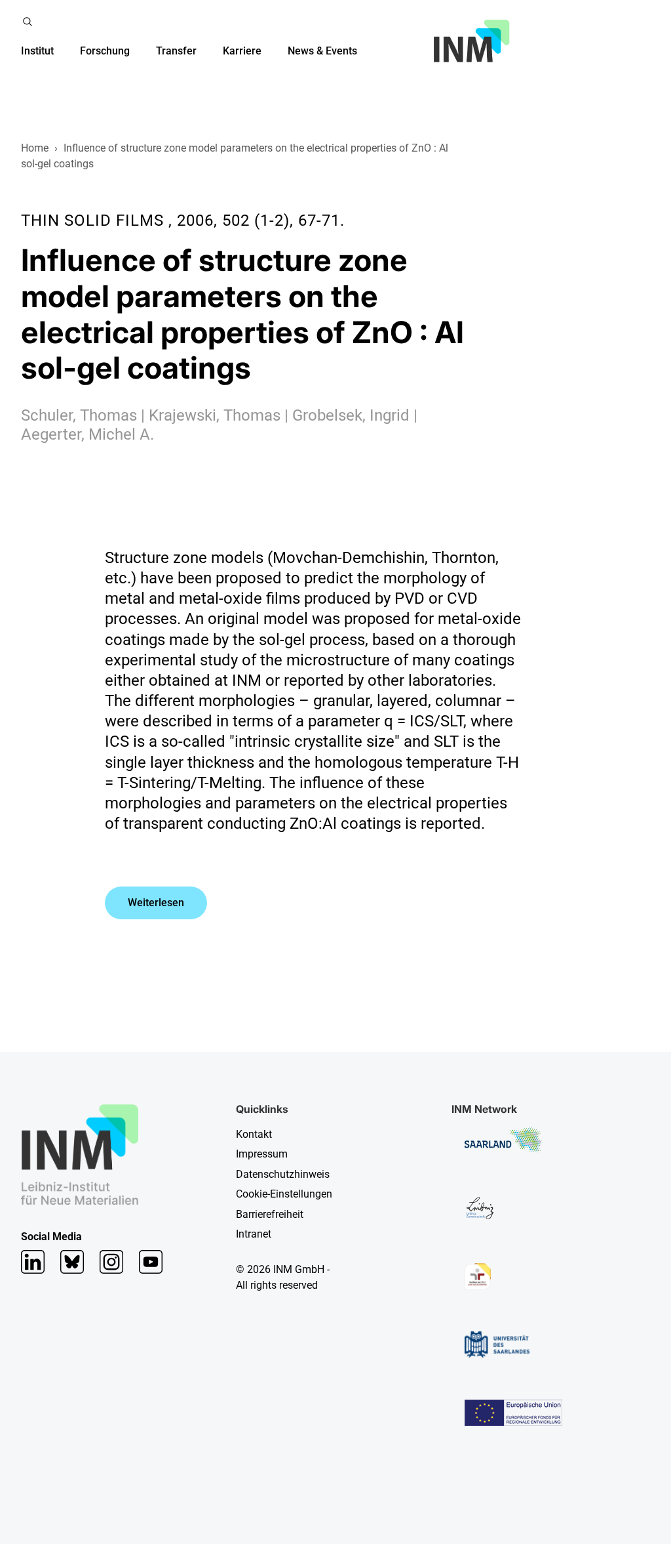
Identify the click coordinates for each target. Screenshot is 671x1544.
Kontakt (254, 1134)
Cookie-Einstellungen (284, 1194)
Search (27, 21)
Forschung (105, 51)
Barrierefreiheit (269, 1214)
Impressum (262, 1154)
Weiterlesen (156, 902)
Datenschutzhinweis (283, 1174)
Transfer (176, 51)
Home (34, 148)
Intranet (253, 1234)
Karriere (242, 51)
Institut (37, 51)
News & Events (322, 51)
